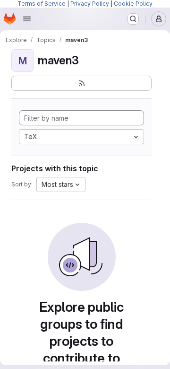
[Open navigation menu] (26, 18)
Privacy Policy (89, 3)
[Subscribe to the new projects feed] (81, 83)
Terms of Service (41, 3)
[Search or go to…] (133, 19)
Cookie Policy (133, 3)
